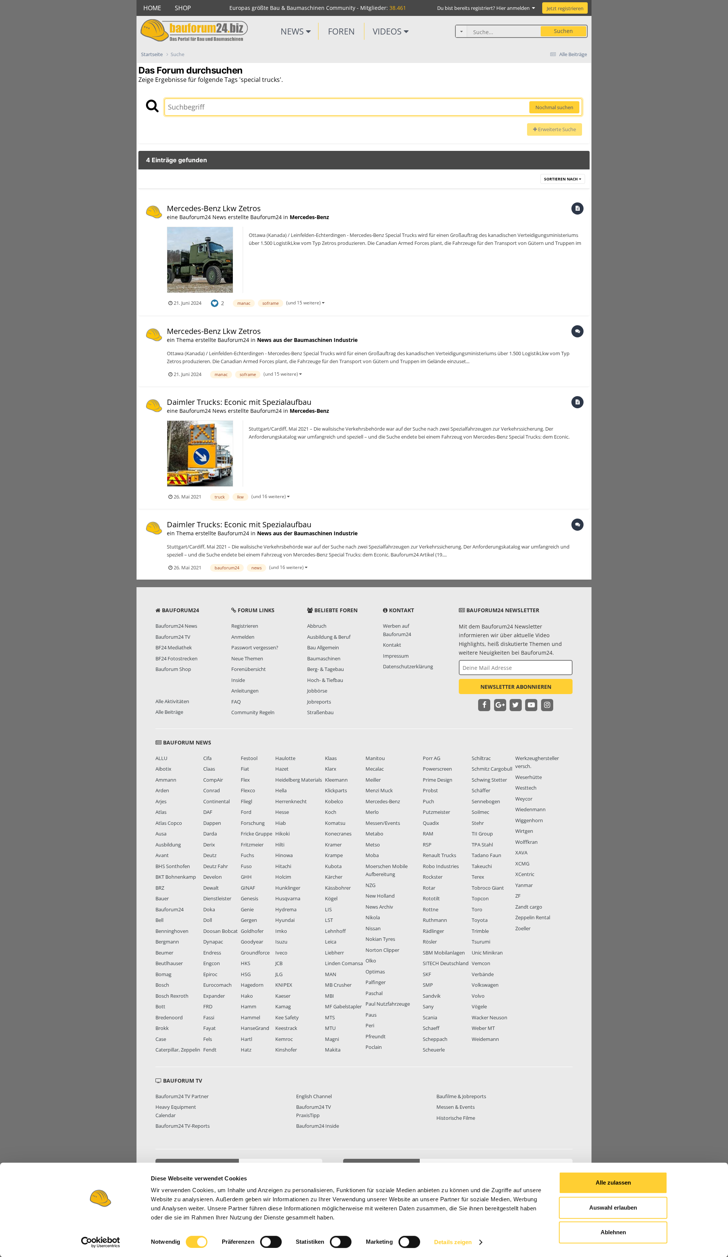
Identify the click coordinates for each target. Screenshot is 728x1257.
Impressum (396, 655)
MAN (330, 974)
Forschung (253, 823)
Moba (372, 855)
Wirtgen (524, 831)
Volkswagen (485, 984)
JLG (278, 974)
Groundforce (255, 952)
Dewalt (211, 887)
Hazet (282, 768)
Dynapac (213, 941)
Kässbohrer (338, 887)
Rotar (429, 887)
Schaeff (431, 1028)
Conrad (211, 790)
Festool (249, 758)
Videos (388, 31)
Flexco (248, 790)
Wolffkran (526, 842)
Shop (183, 8)
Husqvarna (287, 898)
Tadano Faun (486, 855)
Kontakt (392, 644)
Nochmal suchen (554, 107)
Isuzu (281, 941)
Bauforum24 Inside (317, 1125)
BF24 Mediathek (173, 647)
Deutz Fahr (215, 866)
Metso (373, 844)
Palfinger (376, 982)
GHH (246, 876)
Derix (209, 844)
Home (152, 8)
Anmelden (242, 636)
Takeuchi (482, 866)
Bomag (163, 974)
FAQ (236, 701)
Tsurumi (481, 941)
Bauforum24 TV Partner (182, 1096)
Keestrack (286, 1028)
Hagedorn (252, 984)
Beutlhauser (169, 963)
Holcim (283, 876)
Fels (207, 1039)
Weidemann (485, 1039)
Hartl (246, 1039)
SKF (427, 974)
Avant (162, 855)
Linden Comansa (344, 963)
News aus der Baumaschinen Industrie (307, 339)
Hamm (248, 1006)
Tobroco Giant (488, 887)
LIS (328, 909)
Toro (477, 909)
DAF (207, 812)
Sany (428, 1006)
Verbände (483, 974)
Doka (209, 909)
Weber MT (483, 1028)
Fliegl (246, 801)
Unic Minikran (487, 952)
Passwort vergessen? (254, 647)
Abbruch (316, 625)
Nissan (373, 928)
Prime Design (437, 779)
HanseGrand (255, 1028)
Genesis (249, 898)
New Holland (380, 895)
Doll (207, 920)
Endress (212, 952)
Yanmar (524, 885)
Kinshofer (286, 1049)
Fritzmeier (252, 844)
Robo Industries (441, 866)
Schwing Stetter (489, 779)
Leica (330, 941)
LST (329, 920)
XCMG (522, 863)
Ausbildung (168, 844)
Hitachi (283, 866)
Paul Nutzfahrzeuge (388, 1003)
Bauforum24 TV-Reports (182, 1125)
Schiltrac (481, 758)
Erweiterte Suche (556, 129)
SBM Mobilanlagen (444, 952)
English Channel (314, 1096)
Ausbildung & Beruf (328, 636)
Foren (341, 31)
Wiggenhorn (529, 820)
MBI (329, 995)
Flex (245, 779)
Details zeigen (453, 1242)
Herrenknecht (291, 801)
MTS (330, 1017)
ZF (518, 895)
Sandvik (432, 995)
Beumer (164, 952)
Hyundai (285, 920)
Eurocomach (217, 984)
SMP (428, 984)
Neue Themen (247, 658)
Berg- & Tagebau (325, 669)
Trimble (480, 931)
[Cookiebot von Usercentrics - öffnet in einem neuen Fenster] (100, 1242)
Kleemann (336, 779)
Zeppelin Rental (532, 917)
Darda (210, 833)
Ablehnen (613, 1232)
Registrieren (244, 625)
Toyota (480, 920)
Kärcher (333, 876)
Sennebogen (486, 801)
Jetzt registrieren (565, 8)
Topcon (480, 898)
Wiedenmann (530, 809)
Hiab (280, 823)
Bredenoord (169, 1017)
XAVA (521, 852)
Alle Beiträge (169, 711)
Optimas (375, 971)
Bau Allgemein (323, 647)
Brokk (162, 1028)
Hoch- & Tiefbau (325, 680)
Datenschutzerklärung (408, 666)
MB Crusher (338, 984)
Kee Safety (287, 1017)
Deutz (210, 855)
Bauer (162, 898)
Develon (212, 876)
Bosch (162, 984)
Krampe (334, 855)
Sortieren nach (561, 179)
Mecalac (375, 768)
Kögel (331, 898)
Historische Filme (455, 1117)
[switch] (271, 1242)
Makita (332, 1049)
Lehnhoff (335, 931)
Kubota (333, 866)
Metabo (374, 833)
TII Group (482, 833)
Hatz (246, 1049)
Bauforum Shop (173, 669)
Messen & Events (455, 1106)
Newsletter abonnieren (515, 686)
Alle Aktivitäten (172, 701)
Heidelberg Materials (298, 779)
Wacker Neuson (489, 1017)
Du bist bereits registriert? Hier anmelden (484, 8)
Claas (209, 768)
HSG (246, 974)
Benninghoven (171, 931)
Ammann (165, 779)
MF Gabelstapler (343, 1006)
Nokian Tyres (380, 939)
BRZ (159, 887)
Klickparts (336, 790)
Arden (162, 790)
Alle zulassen (613, 1182)
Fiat (245, 768)
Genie (247, 909)
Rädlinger (433, 931)
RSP (427, 844)
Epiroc (210, 974)
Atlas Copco (168, 823)
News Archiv (379, 906)
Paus (371, 1014)
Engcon (211, 963)
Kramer (333, 844)
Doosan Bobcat (220, 931)
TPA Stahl (482, 844)
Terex (478, 876)
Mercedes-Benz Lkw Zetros (214, 208)
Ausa (160, 833)
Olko (371, 960)
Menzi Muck (379, 790)
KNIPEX (283, 984)
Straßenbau (320, 712)
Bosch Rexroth (171, 995)
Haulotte (285, 758)
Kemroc (284, 1039)
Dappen (212, 823)
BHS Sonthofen (172, 866)
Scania (430, 1017)
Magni (332, 1039)
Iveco (281, 952)
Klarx (330, 768)
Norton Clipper (382, 950)
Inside (238, 680)
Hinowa (284, 855)
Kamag (283, 1006)
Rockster (432, 876)
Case (160, 1039)
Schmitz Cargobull (492, 768)
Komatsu (335, 823)
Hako (247, 995)
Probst (430, 790)
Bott (160, 1006)
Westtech (526, 787)
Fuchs (247, 855)
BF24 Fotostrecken (176, 658)
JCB (278, 963)
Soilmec (480, 812)
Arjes (160, 801)
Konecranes (338, 833)
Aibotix (163, 768)
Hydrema (286, 909)
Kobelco (334, 801)
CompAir (213, 779)
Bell (159, 920)
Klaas (331, 758)
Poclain (374, 1047)
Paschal (374, 993)
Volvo (478, 995)
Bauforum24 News (176, 625)
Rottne (430, 909)
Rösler (430, 941)
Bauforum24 (169, 909)
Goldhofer (252, 931)
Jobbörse (317, 690)
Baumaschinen (323, 658)
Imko (281, 931)
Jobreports (319, 701)
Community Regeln (253, 712)
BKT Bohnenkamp (175, 876)
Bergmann (167, 941)
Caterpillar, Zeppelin (177, 1049)
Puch (428, 801)
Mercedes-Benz (309, 217)
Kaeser (282, 995)
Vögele (479, 1006)
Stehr (478, 823)
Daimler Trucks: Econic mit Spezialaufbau (239, 402)
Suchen (563, 30)
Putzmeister (436, 812)
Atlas (160, 812)
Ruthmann (435, 920)
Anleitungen (245, 690)
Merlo (372, 812)
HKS (245, 963)
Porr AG (431, 758)
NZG (370, 885)
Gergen (249, 920)
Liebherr (334, 952)
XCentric (524, 874)
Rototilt (431, 898)
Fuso (246, 866)
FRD (207, 1006)
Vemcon (481, 963)
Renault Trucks (439, 855)
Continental (216, 801)
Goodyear (252, 941)
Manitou (375, 758)
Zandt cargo (528, 906)
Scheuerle (434, 1049)
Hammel (250, 1017)
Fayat (209, 1028)
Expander (214, 995)
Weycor (523, 798)
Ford (246, 812)
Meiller (373, 779)
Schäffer (481, 790)
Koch (330, 812)
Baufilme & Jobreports (461, 1096)
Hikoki (282, 833)
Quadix (431, 823)
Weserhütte (528, 777)
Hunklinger (287, 887)
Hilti (279, 844)
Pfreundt (376, 1036)
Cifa (207, 758)
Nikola (373, 917)
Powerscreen (437, 768)
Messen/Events (383, 823)
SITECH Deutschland (446, 963)
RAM (428, 833)
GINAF (248, 887)
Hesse (282, 812)
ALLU (161, 758)
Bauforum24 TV (172, 636)
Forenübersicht (248, 669)
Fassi (208, 1017)
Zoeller (522, 928)
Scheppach (435, 1039)
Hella (281, 790)
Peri (370, 1025)
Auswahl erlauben (613, 1207)
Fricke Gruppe (256, 833)
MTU (330, 1028)
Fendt (210, 1049)
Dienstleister (217, 898)
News (293, 31)
